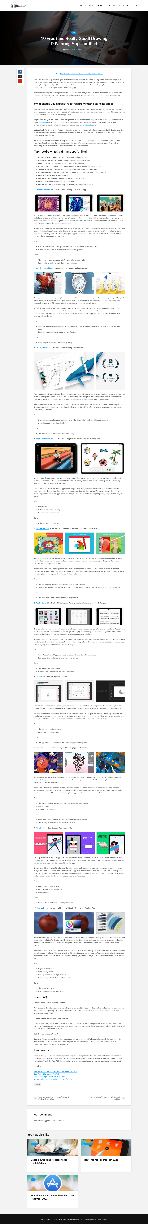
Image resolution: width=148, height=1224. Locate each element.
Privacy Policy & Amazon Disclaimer (85, 1219)
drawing (37, 1084)
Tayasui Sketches (42, 528)
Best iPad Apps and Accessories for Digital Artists (49, 1161)
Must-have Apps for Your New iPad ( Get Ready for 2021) (55, 1071)
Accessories (88, 1144)
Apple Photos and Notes (45, 439)
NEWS (91, 5)
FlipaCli (38, 828)
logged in (47, 1121)
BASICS (83, 5)
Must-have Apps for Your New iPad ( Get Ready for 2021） (52, 1197)
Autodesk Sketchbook (44, 268)
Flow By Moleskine (43, 348)
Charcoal (39, 677)
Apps (73, 32)
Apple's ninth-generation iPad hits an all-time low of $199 (81, 74)
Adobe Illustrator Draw (44, 190)
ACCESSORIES (114, 5)
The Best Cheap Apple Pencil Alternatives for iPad (53, 1079)
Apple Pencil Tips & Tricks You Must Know (49, 1077)
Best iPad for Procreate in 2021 (101, 1159)
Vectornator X (41, 748)
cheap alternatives (87, 125)
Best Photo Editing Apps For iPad (46, 1074)
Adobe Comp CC (42, 603)
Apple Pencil (61, 85)
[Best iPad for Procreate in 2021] (106, 1147)
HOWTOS (101, 5)
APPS (125, 5)
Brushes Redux (42, 908)
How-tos (34, 1144)
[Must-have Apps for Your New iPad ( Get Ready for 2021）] (52, 1183)
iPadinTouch (55, 1219)
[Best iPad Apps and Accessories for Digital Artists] (52, 1147)
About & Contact (102, 1219)
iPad (47, 85)
